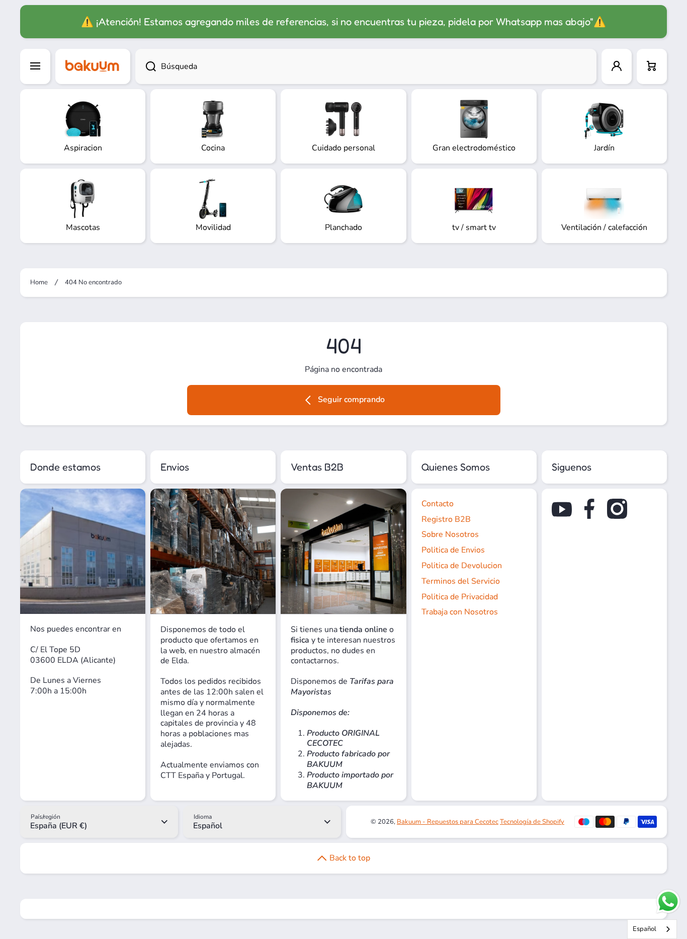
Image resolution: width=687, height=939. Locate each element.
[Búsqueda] (145, 66)
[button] (652, 66)
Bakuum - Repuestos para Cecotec (447, 821)
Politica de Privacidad (459, 596)
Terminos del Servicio (460, 581)
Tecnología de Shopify (532, 821)
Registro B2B (446, 519)
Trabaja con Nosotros (459, 611)
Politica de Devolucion (461, 565)
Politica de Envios (453, 550)
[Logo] (92, 66)
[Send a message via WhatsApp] (668, 901)
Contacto (437, 503)
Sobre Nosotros (450, 534)
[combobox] (365, 66)
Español (644, 928)
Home (39, 282)
